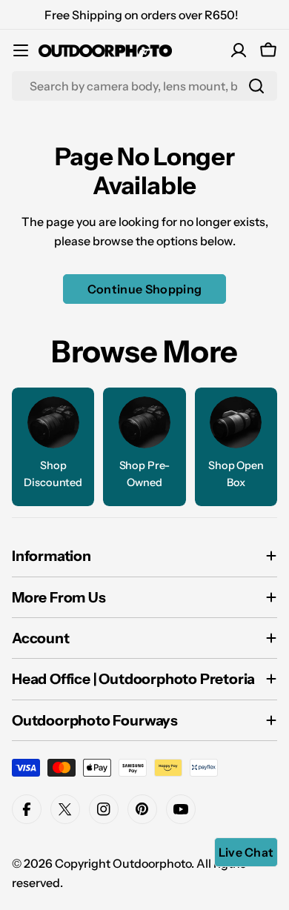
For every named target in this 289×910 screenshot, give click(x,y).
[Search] (256, 86)
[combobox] (144, 86)
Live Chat (246, 852)
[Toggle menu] (21, 50)
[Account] (239, 50)
